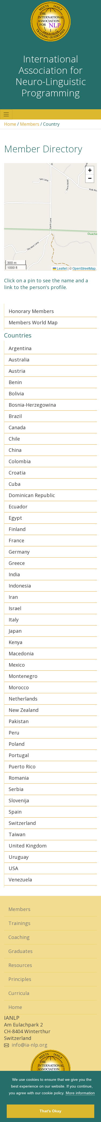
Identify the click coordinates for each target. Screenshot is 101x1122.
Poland (17, 744)
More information (80, 1093)
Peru (14, 732)
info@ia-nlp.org (29, 1045)
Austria (17, 371)
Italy (14, 619)
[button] (90, 170)
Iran (13, 597)
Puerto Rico (22, 766)
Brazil (15, 416)
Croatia (17, 472)
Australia (19, 359)
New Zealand (24, 710)
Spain (15, 811)
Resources (20, 965)
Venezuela (20, 879)
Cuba (14, 484)
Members (29, 124)
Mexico (17, 665)
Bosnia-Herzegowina (32, 405)
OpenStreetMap (84, 268)
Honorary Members (31, 311)
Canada (17, 427)
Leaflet (61, 268)
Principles (19, 979)
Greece (17, 563)
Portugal (19, 755)
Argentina (20, 348)
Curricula (18, 993)
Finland (17, 529)
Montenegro (23, 676)
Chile (14, 438)
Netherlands (23, 698)
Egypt (15, 518)
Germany (19, 551)
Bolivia (16, 393)
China (15, 450)
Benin (15, 382)
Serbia (16, 789)
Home (10, 124)
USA (13, 868)
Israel (15, 608)
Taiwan (17, 834)
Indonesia (20, 585)
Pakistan (19, 721)
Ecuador (18, 506)
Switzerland (22, 823)
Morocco (19, 687)
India (14, 574)
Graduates (20, 951)
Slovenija (19, 800)
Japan (15, 631)
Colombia (20, 461)
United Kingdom (28, 845)
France (16, 540)
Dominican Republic (32, 495)
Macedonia (21, 653)
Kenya (15, 642)
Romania (19, 778)
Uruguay (19, 857)
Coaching (19, 937)
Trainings (19, 923)
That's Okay (50, 1111)
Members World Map (33, 322)
